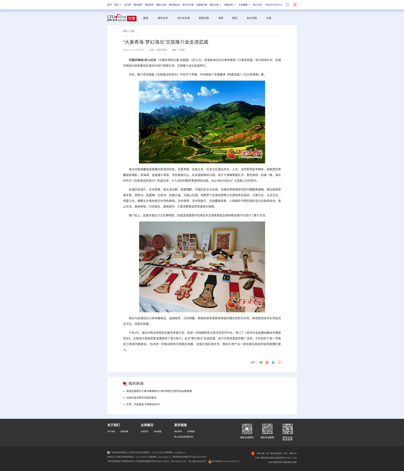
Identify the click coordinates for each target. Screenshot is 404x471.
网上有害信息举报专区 (183, 437)
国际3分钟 (161, 4)
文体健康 (243, 4)
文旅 (268, 18)
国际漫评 (138, 4)
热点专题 (252, 18)
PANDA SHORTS (273, 4)
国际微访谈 (174, 4)
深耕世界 (228, 4)
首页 (109, 4)
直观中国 (204, 18)
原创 (234, 18)
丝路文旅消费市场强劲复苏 (141, 397)
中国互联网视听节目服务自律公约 (121, 461)
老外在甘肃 (184, 18)
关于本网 (111, 431)
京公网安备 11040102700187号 (225, 461)
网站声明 (178, 431)
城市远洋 (163, 18)
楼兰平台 (257, 4)
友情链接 (191, 431)
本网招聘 (124, 431)
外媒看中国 (201, 4)
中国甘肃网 (161, 50)
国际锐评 (149, 4)
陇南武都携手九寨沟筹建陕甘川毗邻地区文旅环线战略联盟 (159, 391)
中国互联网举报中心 (119, 452)
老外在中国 (187, 4)
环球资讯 (144, 431)
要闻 (145, 18)
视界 (220, 18)
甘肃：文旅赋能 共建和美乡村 (143, 404)
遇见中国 (214, 4)
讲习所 (127, 4)
